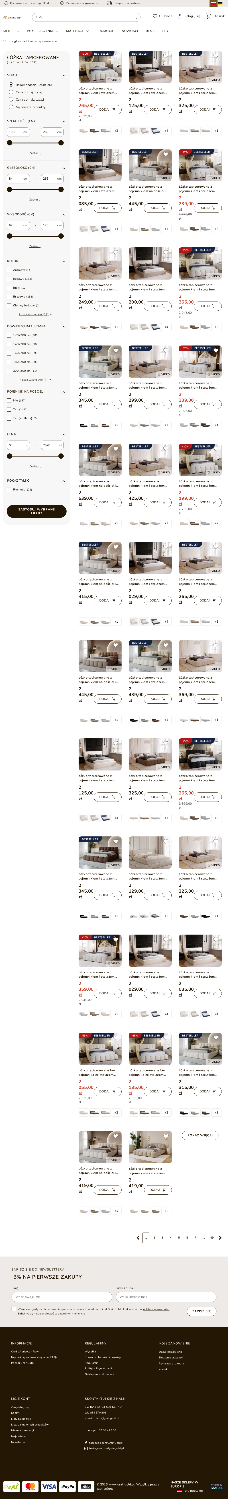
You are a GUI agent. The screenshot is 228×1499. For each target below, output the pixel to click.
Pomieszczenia (40, 31)
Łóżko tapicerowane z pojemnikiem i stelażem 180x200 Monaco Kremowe (99, 778)
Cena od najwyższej (29, 99)
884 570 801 (98, 1412)
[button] (36, 121)
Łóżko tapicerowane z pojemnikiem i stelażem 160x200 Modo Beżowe (197, 1072)
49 (212, 1238)
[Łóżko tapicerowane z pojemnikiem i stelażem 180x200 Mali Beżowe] (150, 852)
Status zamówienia (171, 1351)
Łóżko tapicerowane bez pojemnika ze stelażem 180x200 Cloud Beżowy (97, 1072)
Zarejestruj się (20, 1407)
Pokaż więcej (200, 1135)
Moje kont (20, 1399)
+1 (216, 131)
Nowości (130, 31)
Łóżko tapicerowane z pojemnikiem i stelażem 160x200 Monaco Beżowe (98, 189)
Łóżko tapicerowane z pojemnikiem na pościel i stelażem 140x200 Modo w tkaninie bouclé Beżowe (99, 1170)
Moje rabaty (18, 1436)
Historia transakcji (22, 1430)
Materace (75, 31)
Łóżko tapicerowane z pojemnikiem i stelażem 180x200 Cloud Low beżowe (200, 90)
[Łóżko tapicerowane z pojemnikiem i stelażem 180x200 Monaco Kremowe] (100, 754)
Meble (8, 31)
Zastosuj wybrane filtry (36, 511)
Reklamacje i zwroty (171, 1363)
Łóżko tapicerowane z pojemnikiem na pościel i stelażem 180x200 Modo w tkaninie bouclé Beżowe (149, 189)
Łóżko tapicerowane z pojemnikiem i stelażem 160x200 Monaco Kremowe (199, 974)
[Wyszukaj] (135, 17)
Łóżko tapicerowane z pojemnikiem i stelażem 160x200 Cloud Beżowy (197, 189)
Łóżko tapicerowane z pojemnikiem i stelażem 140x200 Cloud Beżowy (197, 483)
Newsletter (18, 1442)
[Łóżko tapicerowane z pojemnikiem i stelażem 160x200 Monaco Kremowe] (200, 951)
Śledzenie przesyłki (171, 1357)
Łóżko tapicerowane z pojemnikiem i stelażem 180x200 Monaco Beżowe (148, 90)
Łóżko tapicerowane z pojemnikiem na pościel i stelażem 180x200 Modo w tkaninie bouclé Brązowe (99, 679)
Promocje (105, 31)
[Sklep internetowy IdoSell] (217, 1487)
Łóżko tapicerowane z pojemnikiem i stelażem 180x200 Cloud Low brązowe (147, 778)
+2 (116, 131)
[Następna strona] (220, 1238)
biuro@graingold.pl (107, 1418)
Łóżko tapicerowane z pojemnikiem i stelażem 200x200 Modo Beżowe (147, 679)
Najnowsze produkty (30, 107)
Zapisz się (201, 1311)
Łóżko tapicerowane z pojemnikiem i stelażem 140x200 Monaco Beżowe (148, 581)
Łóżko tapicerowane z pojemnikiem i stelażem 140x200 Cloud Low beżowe (200, 581)
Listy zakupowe (21, 1418)
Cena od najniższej (28, 92)
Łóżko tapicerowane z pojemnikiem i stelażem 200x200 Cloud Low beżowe (150, 483)
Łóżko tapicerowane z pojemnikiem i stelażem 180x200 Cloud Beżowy (97, 90)
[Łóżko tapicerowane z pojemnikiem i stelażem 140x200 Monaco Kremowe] (150, 951)
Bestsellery (157, 31)
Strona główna (14, 41)
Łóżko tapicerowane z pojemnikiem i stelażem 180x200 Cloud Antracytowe (197, 778)
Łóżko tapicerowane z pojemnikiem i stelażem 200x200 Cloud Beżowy (197, 287)
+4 (166, 131)
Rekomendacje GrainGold (33, 85)
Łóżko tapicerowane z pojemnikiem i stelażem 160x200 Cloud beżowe (97, 974)
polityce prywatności (156, 1309)
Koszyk (15, 1412)
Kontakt (164, 1369)
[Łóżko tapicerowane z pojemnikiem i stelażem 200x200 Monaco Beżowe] (150, 263)
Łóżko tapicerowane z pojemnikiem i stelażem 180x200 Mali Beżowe (147, 876)
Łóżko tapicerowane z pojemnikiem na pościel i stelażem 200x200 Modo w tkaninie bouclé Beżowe (99, 483)
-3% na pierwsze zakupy (47, 1276)
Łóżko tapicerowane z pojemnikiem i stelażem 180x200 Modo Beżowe (97, 385)
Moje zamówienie (174, 1344)
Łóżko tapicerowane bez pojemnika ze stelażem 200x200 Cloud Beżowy (147, 1072)
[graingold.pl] (11, 17)
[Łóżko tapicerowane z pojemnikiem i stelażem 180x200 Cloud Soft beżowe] (150, 1147)
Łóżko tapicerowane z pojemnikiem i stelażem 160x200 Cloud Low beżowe (150, 385)
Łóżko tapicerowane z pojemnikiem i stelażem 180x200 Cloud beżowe (197, 385)
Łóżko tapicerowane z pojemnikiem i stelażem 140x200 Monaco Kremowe (149, 974)
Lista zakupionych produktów (30, 1424)
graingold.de (193, 1491)
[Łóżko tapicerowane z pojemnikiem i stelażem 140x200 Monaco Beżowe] (150, 558)
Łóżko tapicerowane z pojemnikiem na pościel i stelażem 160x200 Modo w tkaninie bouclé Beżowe (99, 581)
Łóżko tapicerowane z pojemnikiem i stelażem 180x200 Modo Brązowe (97, 876)
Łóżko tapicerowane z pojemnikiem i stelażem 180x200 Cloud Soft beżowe (150, 1171)
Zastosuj (35, 153)
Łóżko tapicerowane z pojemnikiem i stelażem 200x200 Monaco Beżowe (148, 287)
